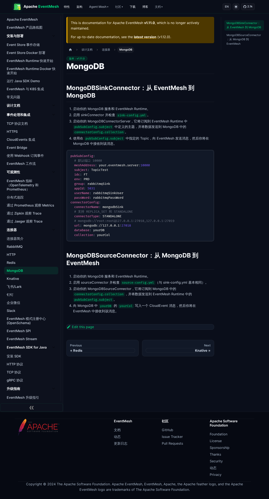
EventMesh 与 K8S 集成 (25, 89)
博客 (145, 6)
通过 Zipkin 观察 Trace (24, 213)
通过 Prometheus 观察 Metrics (30, 205)
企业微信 (13, 302)
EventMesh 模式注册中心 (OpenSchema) (26, 321)
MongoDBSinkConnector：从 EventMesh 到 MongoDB (244, 25)
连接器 (12, 230)
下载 (133, 6)
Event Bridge (17, 147)
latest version (145, 37)
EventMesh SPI (19, 331)
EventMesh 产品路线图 (24, 27)
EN (227, 6)
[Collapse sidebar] (31, 407)
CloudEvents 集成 (21, 139)
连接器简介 (15, 238)
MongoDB (15, 270)
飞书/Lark (14, 286)
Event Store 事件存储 (23, 45)
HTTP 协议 (15, 364)
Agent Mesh (98, 6)
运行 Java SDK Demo (23, 81)
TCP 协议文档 (17, 123)
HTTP (11, 254)
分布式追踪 (15, 197)
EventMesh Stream (22, 339)
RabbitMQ (14, 246)
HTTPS (12, 131)
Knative (13, 278)
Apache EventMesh (22, 19)
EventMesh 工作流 (21, 163)
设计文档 (13, 105)
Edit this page (83, 327)
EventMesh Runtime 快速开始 (30, 61)
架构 (79, 6)
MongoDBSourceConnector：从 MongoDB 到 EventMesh (244, 39)
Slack (11, 311)
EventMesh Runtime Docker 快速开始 (31, 71)
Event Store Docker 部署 (26, 53)
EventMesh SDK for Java (27, 347)
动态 (117, 437)
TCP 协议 (14, 372)
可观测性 (13, 172)
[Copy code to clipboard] (208, 155)
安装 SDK (14, 356)
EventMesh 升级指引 (23, 397)
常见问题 (13, 97)
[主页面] (70, 50)
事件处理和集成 (18, 115)
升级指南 (13, 388)
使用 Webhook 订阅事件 (25, 155)
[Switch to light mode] (236, 6)
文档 (158, 6)
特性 (67, 6)
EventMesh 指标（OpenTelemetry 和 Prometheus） (22, 185)
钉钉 (10, 294)
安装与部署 (15, 36)
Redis (11, 262)
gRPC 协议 (15, 380)
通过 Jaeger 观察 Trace (24, 221)
